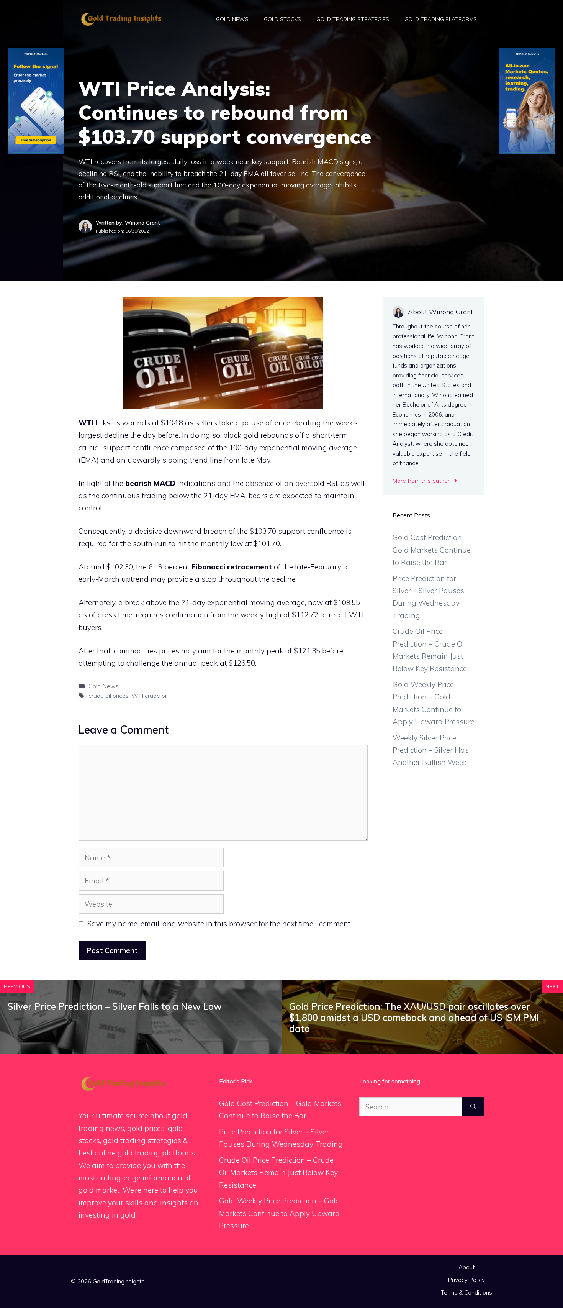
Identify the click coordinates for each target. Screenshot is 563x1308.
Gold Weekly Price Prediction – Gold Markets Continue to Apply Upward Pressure (279, 1213)
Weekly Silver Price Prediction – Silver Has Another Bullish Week (431, 750)
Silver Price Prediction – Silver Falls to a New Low (115, 1006)
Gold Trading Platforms (440, 19)
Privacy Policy (466, 1279)
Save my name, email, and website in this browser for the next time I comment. (219, 923)
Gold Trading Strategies (352, 19)
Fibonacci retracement (231, 566)
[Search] (473, 1107)
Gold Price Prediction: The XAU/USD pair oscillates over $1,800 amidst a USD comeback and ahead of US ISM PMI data (414, 1017)
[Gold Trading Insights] (121, 18)
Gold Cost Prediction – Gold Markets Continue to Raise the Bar (432, 550)
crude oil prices (108, 695)
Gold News (232, 19)
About (466, 1267)
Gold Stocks (282, 19)
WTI (86, 422)
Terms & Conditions (466, 1292)
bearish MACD (150, 483)
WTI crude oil (149, 695)
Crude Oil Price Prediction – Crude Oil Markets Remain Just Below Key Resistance (278, 1172)
